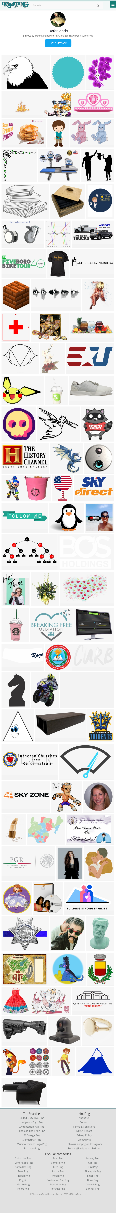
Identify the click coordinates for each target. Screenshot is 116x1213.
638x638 (55, 949)
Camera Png (58, 1162)
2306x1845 (92, 949)
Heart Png (23, 1188)
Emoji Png (92, 1175)
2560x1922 (91, 531)
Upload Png (84, 1139)
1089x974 (49, 115)
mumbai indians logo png (32, 1144)
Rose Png (23, 1171)
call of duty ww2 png (32, 1118)
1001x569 (70, 912)
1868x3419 (8, 499)
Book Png (92, 1180)
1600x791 (79, 115)
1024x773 (37, 339)
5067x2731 (79, 668)
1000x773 (90, 878)
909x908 (7, 740)
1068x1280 (93, 984)
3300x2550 (8, 984)
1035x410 (76, 339)
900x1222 (33, 1074)
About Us (84, 1118)
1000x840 (8, 1105)
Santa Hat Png (23, 1167)
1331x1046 (55, 531)
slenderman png (32, 1139)
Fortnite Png (58, 1188)
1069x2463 (8, 640)
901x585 (64, 778)
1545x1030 (75, 403)
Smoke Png (58, 1171)
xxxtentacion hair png (31, 1126)
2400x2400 (77, 275)
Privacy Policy (84, 1135)
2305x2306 (8, 339)
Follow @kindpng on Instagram (84, 1144)
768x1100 (8, 843)
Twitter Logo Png (23, 1162)
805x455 (7, 145)
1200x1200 (89, 309)
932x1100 (53, 275)
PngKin (23, 1180)
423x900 (52, 145)
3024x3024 (30, 499)
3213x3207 (57, 87)
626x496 (32, 843)
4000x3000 (39, 912)
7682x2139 (8, 778)
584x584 (7, 912)
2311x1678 (73, 843)
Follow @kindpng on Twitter (84, 1148)
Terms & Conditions (84, 1126)
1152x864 (66, 706)
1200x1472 (94, 740)
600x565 (7, 180)
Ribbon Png (23, 1175)
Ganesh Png (93, 1184)
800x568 (7, 87)
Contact (84, 1122)
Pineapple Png (93, 1171)
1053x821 (36, 640)
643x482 (41, 740)
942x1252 (46, 372)
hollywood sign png (32, 1122)
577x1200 (51, 403)
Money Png (92, 1158)
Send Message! (58, 43)
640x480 (81, 1074)
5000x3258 (65, 568)
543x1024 (8, 706)
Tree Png (58, 1167)
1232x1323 (8, 1074)
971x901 (56, 984)
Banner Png (93, 1188)
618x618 (7, 439)
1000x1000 (8, 372)
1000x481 (8, 568)
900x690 (43, 180)
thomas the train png (32, 1131)
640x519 (43, 439)
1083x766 (8, 531)
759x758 (57, 810)
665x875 (36, 706)
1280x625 (8, 471)
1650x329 (8, 275)
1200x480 (78, 1012)
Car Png (92, 1162)
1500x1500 (89, 1043)
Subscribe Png (23, 1158)
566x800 (92, 87)
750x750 (57, 499)
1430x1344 (57, 471)
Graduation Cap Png (58, 1180)
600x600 (91, 217)
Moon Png (58, 1175)
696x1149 (58, 1074)
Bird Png (93, 1167)
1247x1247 (51, 668)
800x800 (7, 1012)
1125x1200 (88, 439)
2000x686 (8, 878)
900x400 (77, 246)
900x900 (50, 246)
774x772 (86, 180)
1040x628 (8, 246)
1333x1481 (8, 309)
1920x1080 (8, 1043)
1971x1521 (81, 640)
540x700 (61, 878)
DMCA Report (84, 1131)
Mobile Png (23, 1184)
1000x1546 (8, 604)
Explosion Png (58, 1184)
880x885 (56, 217)
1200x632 (80, 499)
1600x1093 (37, 1012)
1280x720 (8, 115)
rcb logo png (32, 1148)
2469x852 (37, 309)
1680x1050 (8, 403)
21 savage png (32, 1135)
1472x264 (8, 810)
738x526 (7, 217)
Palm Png (58, 1158)
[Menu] (113, 4)
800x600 (54, 1043)
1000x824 (76, 145)
